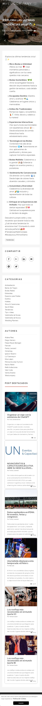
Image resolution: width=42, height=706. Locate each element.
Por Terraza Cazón (12, 616)
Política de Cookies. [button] (19, 699)
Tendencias (10, 240)
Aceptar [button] (21, 703)
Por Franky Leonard (13, 470)
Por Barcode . (11, 565)
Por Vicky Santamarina (11, 30)
